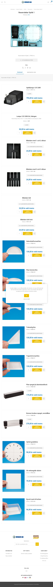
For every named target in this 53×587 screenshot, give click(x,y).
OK (26, 295)
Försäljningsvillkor (44, 558)
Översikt (20, 72)
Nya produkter (9, 556)
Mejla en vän (30, 68)
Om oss (44, 560)
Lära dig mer (26, 299)
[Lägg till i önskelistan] (43, 101)
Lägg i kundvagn (37, 101)
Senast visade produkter (26, 553)
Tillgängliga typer (27, 60)
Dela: (26, 65)
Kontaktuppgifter (44, 553)
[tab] (20, 72)
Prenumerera (37, 544)
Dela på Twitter (23, 67)
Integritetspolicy (44, 556)
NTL (29, 14)
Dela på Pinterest (27, 68)
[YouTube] (26, 571)
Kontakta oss (31, 72)
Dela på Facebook (25, 68)
